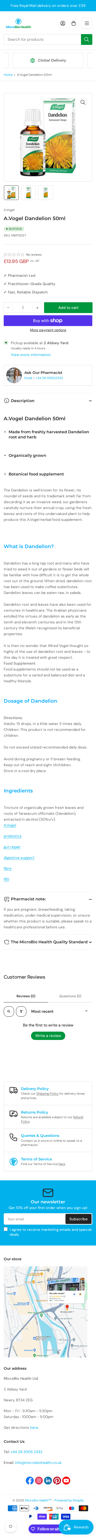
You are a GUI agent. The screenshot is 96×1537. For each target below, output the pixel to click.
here (62, 1164)
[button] (14, 254)
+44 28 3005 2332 (27, 1451)
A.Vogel (9, 210)
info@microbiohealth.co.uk (38, 1462)
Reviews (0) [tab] (25, 996)
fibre (8, 868)
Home (8, 75)
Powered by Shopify (69, 1500)
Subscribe (78, 1219)
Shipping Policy (47, 1093)
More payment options (48, 330)
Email (28, 378)
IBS (6, 879)
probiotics (13, 836)
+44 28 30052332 (49, 378)
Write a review (48, 1035)
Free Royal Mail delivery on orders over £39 (48, 5)
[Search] (86, 39)
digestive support (19, 857)
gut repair (12, 846)
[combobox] (48, 39)
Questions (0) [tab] (70, 996)
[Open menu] (86, 23)
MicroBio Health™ (38, 1500)
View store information (31, 354)
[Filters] (21, 1011)
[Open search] (9, 1011)
